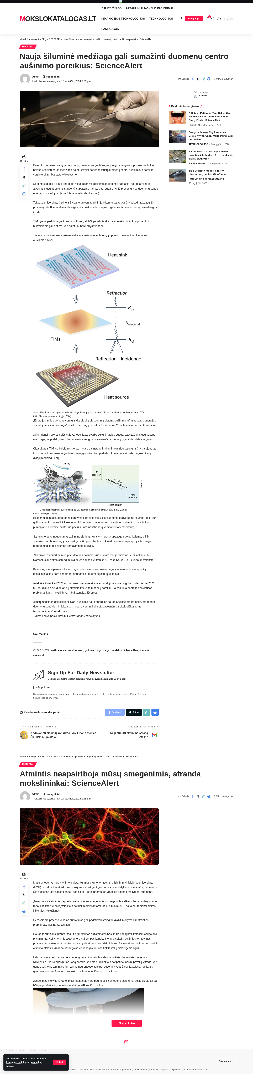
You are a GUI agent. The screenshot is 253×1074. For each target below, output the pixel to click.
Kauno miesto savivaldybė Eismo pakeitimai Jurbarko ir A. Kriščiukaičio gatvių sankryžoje (211, 155)
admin (35, 76)
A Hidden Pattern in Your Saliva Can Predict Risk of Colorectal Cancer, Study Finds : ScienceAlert (210, 117)
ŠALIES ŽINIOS (197, 163)
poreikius (116, 650)
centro (67, 650)
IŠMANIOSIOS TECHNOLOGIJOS (206, 179)
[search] (213, 18)
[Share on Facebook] (192, 79)
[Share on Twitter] (198, 79)
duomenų (77, 650)
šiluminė (144, 650)
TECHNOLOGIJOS (198, 144)
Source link (40, 634)
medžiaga (96, 650)
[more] (181, 18)
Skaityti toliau (126, 1023)
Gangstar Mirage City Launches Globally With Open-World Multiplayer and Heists (211, 136)
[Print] (208, 79)
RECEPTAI (28, 47)
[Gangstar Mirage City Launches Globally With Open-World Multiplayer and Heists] (177, 136)
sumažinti (39, 655)
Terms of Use (71, 694)
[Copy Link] (203, 79)
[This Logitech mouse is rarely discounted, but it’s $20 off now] (177, 175)
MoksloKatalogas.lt (58, 19)
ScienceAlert (130, 650)
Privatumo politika (16, 1062)
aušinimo (56, 650)
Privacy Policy (129, 694)
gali (87, 650)
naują (106, 650)
